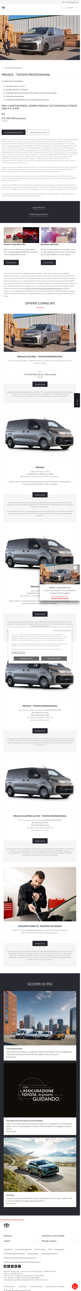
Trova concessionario (71, 2)
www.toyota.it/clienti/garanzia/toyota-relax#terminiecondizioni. (43, 288)
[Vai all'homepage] (3, 7)
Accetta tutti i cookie (54, 658)
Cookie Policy (22, 1286)
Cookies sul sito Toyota (18, 653)
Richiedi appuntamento (60, 596)
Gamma (8, 1235)
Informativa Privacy (36, 1286)
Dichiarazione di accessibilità (55, 1286)
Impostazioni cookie (26, 658)
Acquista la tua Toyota (53, 1235)
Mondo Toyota (49, 1240)
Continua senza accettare (61, 630)
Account (70, 7)
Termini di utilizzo (9, 1286)
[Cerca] (62, 7)
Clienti (7, 1240)
